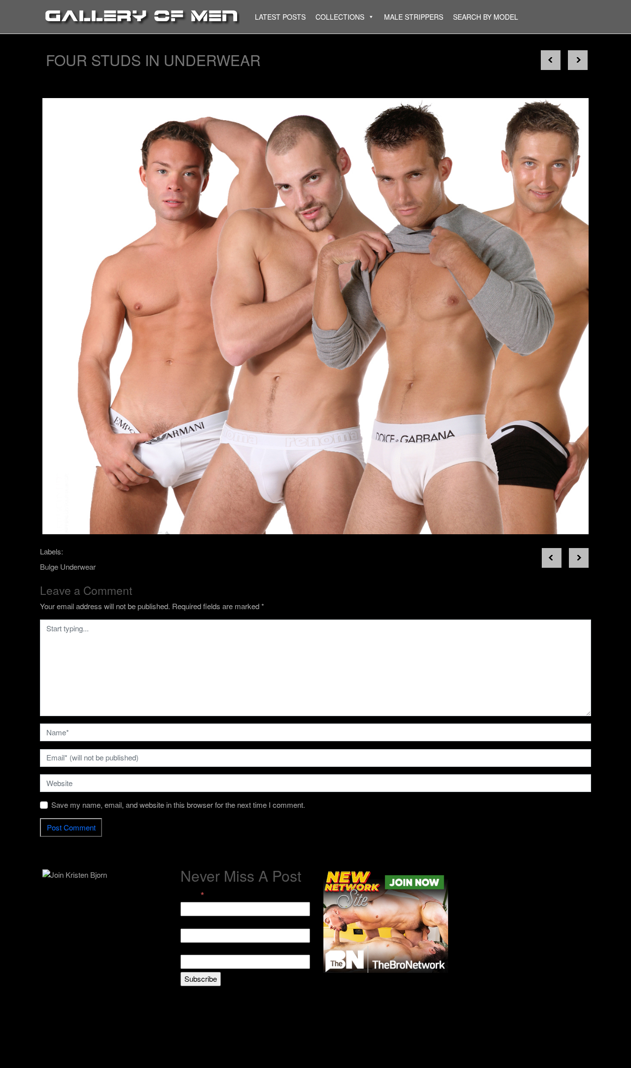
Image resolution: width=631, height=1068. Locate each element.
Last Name (198, 949)
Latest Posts (280, 17)
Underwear (78, 566)
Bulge (49, 566)
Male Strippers (413, 17)
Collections (340, 17)
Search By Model (485, 17)
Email (192, 895)
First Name (198, 922)
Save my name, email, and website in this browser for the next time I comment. (178, 804)
